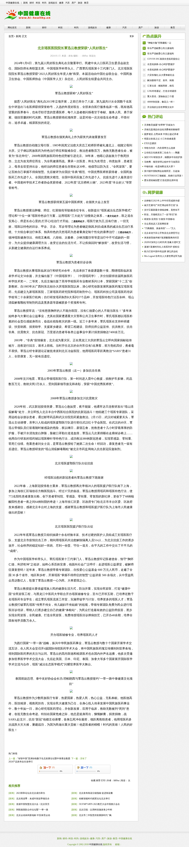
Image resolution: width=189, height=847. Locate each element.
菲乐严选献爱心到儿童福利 (160, 48)
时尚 (44, 2)
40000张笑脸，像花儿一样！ (161, 102)
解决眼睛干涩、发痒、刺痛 (160, 80)
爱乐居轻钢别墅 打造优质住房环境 (161, 180)
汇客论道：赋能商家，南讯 (160, 85)
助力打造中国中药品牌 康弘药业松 (161, 251)
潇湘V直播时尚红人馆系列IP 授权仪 (161, 247)
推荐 (98, 780)
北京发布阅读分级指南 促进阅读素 (96, 793)
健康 (61, 2)
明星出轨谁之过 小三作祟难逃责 (160, 138)
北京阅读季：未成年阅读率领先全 (32, 798)
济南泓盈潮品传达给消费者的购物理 (162, 129)
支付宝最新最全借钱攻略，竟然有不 (162, 210)
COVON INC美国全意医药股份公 (163, 59)
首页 (11, 36)
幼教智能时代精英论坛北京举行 (94, 798)
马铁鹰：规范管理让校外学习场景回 (162, 162)
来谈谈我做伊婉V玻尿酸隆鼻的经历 (161, 237)
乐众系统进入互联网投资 (156, 223)
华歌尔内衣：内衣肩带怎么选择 (159, 148)
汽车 (67, 2)
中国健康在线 (12, 2)
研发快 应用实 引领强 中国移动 (159, 219)
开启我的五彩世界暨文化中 (160, 107)
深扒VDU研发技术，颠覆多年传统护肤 (163, 157)
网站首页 (12, 27)
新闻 (25, 2)
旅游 (80, 2)
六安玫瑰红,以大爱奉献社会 (160, 75)
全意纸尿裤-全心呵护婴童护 (161, 64)
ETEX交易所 (150, 143)
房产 (74, 2)
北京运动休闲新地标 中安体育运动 (33, 815)
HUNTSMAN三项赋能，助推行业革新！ (164, 175)
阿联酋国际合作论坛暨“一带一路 (32, 809)
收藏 (93, 780)
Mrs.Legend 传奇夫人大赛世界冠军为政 (163, 256)
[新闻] (11, 793)
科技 (38, 2)
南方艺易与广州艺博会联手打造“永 (161, 205)
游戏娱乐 (52, 2)
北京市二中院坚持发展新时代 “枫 (95, 815)
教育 (86, 2)
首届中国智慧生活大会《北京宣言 (32, 804)
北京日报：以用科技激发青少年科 (95, 809)
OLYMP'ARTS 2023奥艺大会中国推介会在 (99, 804)
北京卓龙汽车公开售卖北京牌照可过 (162, 233)
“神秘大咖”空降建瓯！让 (159, 43)
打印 (103, 780)
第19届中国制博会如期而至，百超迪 (162, 171)
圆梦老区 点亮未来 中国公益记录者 (161, 134)
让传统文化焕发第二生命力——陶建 (162, 152)
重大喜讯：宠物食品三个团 (160, 96)
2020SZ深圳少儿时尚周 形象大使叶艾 (162, 242)
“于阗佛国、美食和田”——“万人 (160, 228)
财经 (32, 2)
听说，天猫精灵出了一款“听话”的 (160, 214)
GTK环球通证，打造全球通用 (161, 91)
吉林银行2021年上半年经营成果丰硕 (162, 200)
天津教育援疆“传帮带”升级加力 (159, 125)
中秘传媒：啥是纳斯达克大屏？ (159, 166)
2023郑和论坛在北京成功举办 (30, 793)
